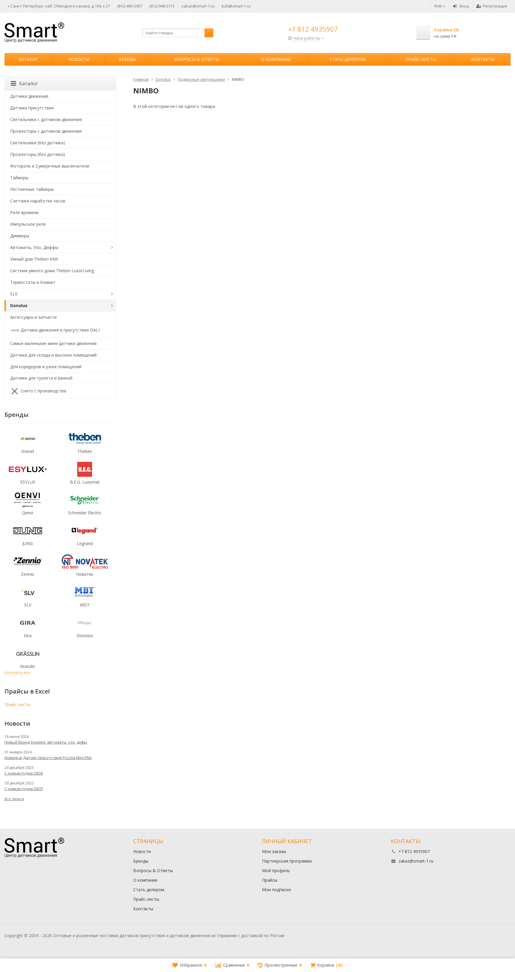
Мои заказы (274, 851)
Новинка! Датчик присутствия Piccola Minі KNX (48, 757)
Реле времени (24, 212)
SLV (13, 294)
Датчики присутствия (32, 108)
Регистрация (495, 6)
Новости (78, 59)
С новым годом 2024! (23, 773)
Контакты (482, 59)
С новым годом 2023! (23, 788)
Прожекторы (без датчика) (37, 154)
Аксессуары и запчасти (33, 317)
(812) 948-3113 (161, 6)
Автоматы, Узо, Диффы (34, 247)
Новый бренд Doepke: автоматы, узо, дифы (45, 742)
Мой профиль (276, 870)
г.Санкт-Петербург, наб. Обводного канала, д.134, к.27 (59, 6)
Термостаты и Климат (32, 282)
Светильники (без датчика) (37, 143)
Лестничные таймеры (32, 189)
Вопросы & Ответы (196, 59)
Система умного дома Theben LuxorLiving (52, 270)
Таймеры (19, 177)
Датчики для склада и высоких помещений (53, 355)
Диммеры (19, 236)
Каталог (28, 59)
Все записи (14, 798)
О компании (276, 59)
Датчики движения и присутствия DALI (60, 329)
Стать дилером (348, 59)
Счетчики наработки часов (37, 201)
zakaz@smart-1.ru (198, 6)
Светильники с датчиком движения (46, 119)
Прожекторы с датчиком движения (46, 131)
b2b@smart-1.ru (236, 6)
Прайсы (269, 880)
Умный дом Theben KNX (34, 259)
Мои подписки (276, 889)
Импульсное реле (28, 224)
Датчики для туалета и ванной (41, 378)
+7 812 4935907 (313, 28)
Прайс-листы (420, 59)
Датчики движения (29, 96)
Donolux (18, 305)
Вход (464, 6)
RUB (438, 6)
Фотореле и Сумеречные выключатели (49, 166)
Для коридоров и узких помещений (45, 366)
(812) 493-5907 (129, 6)
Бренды (127, 59)
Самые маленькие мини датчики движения (53, 343)
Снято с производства (43, 391)
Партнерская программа (287, 861)
